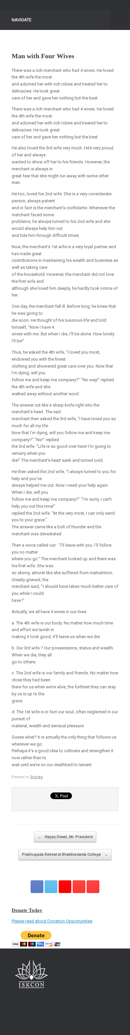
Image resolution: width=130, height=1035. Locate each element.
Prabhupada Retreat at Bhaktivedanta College (65, 854)
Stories (36, 777)
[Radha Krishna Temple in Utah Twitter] (51, 886)
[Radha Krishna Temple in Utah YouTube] (93, 886)
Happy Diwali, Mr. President (65, 837)
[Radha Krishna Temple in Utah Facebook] (37, 886)
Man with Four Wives (43, 56)
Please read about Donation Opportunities (52, 921)
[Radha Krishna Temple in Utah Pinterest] (79, 886)
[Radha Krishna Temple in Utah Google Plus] (65, 886)
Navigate (21, 19)
